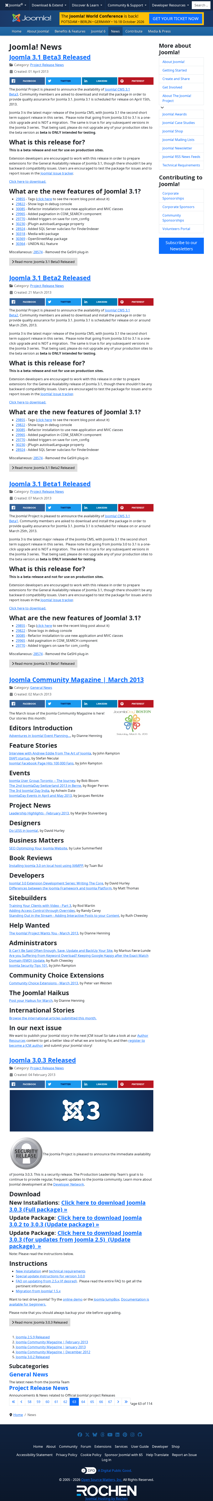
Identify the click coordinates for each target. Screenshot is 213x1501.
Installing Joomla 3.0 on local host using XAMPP (46, 865)
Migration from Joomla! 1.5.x (38, 1291)
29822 (20, 204)
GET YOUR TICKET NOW (176, 18)
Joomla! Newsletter (177, 148)
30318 (20, 233)
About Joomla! (38, 31)
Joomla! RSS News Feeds (181, 156)
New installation (28, 1271)
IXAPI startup (19, 758)
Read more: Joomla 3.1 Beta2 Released (44, 467)
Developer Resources (169, 5)
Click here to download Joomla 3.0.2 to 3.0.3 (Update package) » (75, 1221)
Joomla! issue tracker (57, 173)
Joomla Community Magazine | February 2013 (52, 1342)
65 (92, 1401)
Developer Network (68, 1184)
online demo (73, 1299)
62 (65, 1401)
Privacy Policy (66, 1455)
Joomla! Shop (172, 131)
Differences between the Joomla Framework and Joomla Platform (60, 888)
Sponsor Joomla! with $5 (124, 1455)
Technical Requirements (181, 165)
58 (29, 1401)
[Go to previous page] (21, 1402)
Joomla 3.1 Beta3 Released (50, 57)
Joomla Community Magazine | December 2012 (53, 1352)
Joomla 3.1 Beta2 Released (50, 277)
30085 (20, 209)
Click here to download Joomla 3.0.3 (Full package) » (77, 1206)
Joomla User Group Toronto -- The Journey (42, 780)
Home (16, 31)
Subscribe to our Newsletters (181, 246)
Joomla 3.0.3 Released (42, 1060)
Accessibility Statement (34, 1455)
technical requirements (67, 1271)
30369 (20, 238)
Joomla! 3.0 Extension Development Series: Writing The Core (56, 883)
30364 (20, 243)
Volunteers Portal (176, 229)
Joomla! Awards (174, 114)
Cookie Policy (90, 1455)
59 (38, 1401)
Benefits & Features (70, 31)
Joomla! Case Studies (178, 122)
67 (110, 1401)
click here (44, 199)
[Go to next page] (118, 1402)
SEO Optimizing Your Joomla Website (38, 848)
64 (83, 1401)
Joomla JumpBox (106, 1299)
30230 (20, 224)
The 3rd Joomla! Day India (29, 790)
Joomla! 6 (98, 31)
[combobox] (201, 5)
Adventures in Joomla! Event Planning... (39, 735)
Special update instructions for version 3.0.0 (50, 1276)
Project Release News (47, 65)
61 (56, 1401)
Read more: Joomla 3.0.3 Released (41, 1322)
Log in (106, 1459)
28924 (20, 229)
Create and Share (176, 78)
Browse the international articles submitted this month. (53, 1018)
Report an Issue (184, 1455)
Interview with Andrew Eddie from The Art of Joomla (50, 753)
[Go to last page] (126, 1402)
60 (47, 1401)
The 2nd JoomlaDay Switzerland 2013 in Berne (45, 785)
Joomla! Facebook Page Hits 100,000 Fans (41, 763)
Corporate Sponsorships (173, 196)
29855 (20, 199)
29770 (20, 219)
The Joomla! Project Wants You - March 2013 (43, 933)
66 (101, 1401)
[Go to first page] (13, 1402)
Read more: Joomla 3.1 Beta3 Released (44, 261)
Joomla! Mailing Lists (178, 139)
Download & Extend (48, 5)
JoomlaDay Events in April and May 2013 (40, 795)
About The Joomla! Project (176, 98)
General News (41, 687)
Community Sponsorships (173, 218)
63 (74, 1401)
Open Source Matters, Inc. (101, 1479)
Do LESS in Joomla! (23, 830)
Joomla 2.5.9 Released (33, 1337)
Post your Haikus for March (31, 1000)
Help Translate (157, 1455)
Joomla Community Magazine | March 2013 (76, 679)
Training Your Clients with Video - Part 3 (40, 905)
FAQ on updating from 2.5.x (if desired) (46, 1281)
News (115, 31)
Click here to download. (27, 181)
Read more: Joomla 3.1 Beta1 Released (44, 663)
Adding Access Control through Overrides (42, 910)
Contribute (133, 31)
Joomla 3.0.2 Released (33, 1357)
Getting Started (174, 70)
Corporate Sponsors (178, 207)
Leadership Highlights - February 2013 (39, 813)
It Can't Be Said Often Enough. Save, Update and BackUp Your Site (61, 950)
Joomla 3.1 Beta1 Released (50, 483)
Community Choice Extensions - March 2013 (43, 983)
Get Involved (172, 87)
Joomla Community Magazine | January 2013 (51, 1347)
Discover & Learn (86, 5)
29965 (20, 214)
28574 (38, 252)
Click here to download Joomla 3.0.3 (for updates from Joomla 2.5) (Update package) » (75, 1239)
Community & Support (126, 5)
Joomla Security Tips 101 (28, 965)
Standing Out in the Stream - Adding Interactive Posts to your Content (64, 915)
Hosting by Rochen (106, 1498)
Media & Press (159, 31)
